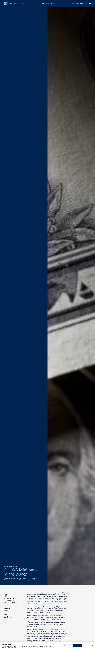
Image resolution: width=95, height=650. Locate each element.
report (30, 615)
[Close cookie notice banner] (92, 645)
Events (48, 3)
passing (53, 608)
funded (65, 596)
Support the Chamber (78, 3)
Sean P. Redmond (9, 598)
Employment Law (13, 566)
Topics (43, 3)
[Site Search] (87, 3)
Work (52, 3)
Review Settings (67, 645)
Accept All (77, 645)
